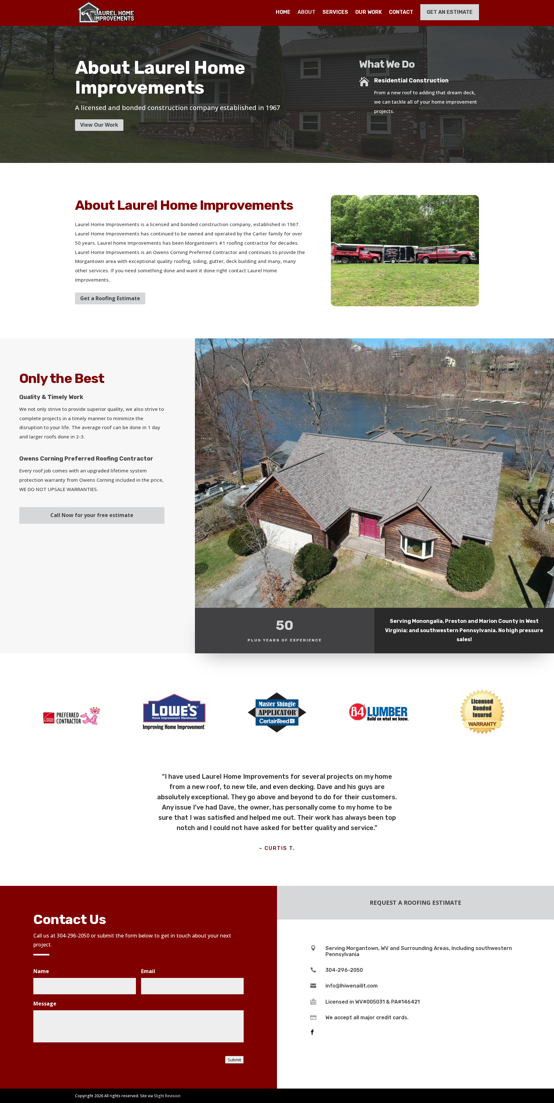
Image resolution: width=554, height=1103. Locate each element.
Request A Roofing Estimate (415, 902)
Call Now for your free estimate (91, 515)
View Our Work (99, 124)
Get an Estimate (450, 12)
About (306, 12)
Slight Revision (167, 1096)
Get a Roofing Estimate (110, 298)
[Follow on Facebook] (312, 1032)
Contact (401, 12)
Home (283, 12)
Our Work (368, 12)
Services (335, 12)
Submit (234, 1060)
